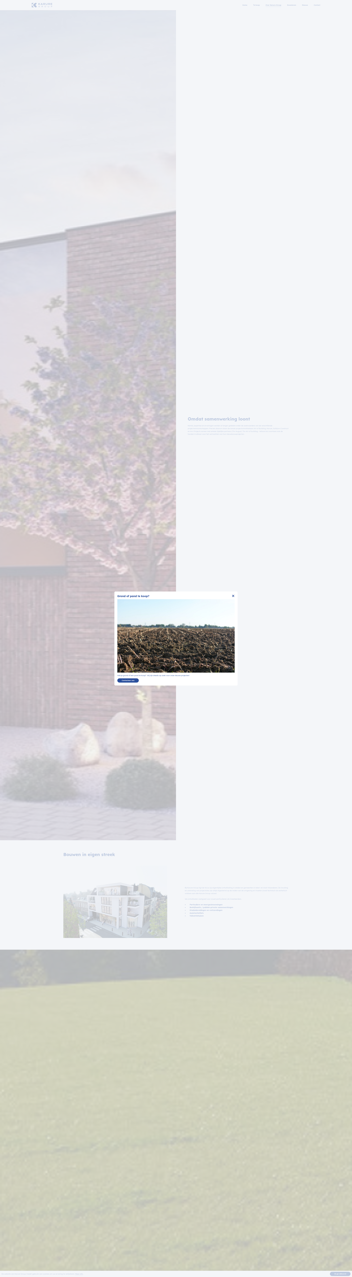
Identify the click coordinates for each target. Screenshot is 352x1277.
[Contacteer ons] (176, 636)
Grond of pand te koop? (133, 596)
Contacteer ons (128, 680)
